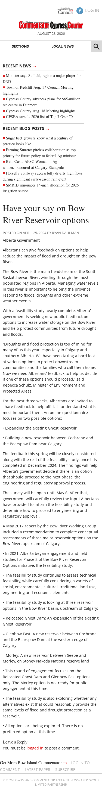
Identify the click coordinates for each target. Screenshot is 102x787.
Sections (20, 46)
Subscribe (65, 769)
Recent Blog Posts (26, 128)
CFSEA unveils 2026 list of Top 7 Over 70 (39, 116)
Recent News (20, 65)
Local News (62, 46)
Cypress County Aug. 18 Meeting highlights (41, 110)
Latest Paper (37, 769)
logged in (35, 748)
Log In (92, 10)
